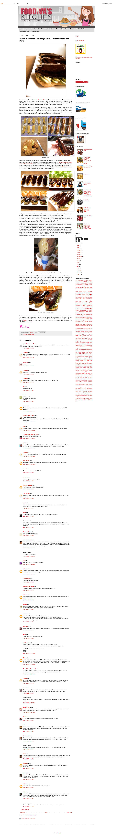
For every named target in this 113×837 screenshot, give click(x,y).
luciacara (25, 772)
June (78, 262)
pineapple (90, 366)
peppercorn (78, 366)
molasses (83, 352)
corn (85, 315)
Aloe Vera (90, 281)
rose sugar (90, 377)
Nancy (24, 792)
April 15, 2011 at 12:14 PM (29, 464)
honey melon (87, 338)
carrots (77, 304)
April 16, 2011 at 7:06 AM (28, 609)
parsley (77, 363)
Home (21, 28)
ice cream (81, 339)
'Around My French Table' (62, 166)
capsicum (85, 301)
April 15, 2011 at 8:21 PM (28, 508)
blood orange (78, 294)
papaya (85, 362)
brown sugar (89, 297)
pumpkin (90, 370)
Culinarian (25, 362)
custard (88, 320)
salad (89, 380)
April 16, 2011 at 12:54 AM (29, 574)
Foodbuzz (87, 327)
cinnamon (82, 311)
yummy (77, 401)
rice (79, 376)
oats (80, 359)
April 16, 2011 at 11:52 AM (29, 674)
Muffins (83, 353)
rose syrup (78, 378)
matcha (29, 334)
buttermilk (90, 298)
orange (77, 360)
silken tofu (78, 385)
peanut (90, 363)
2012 (78, 247)
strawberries (80, 389)
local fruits (80, 345)
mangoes (81, 348)
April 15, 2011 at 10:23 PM (29, 556)
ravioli (89, 373)
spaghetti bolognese (84, 387)
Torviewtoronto (26, 395)
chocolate (25, 334)
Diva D (80, 321)
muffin (80, 353)
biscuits (84, 290)
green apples (86, 335)
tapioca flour (82, 392)
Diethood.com (26, 716)
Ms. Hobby (25, 626)
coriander (81, 315)
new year (90, 356)
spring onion (86, 388)
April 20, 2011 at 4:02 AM (28, 787)
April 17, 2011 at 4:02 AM (28, 720)
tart (88, 392)
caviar (86, 304)
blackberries (78, 292)
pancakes (77, 362)
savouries (90, 381)
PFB (84, 366)
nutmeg (77, 359)
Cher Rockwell (26, 493)
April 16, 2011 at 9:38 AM (28, 638)
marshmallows (89, 348)
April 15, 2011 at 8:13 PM (28, 498)
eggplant (77, 324)
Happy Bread (87, 174)
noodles (83, 357)
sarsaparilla (85, 381)
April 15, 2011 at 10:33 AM (29, 422)
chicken (87, 306)
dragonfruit (85, 321)
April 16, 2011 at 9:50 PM (28, 693)
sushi (91, 389)
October (78, 254)
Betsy (24, 634)
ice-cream (90, 339)
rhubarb (90, 374)
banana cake (86, 286)
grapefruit (80, 335)
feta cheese (83, 325)
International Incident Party (47, 28)
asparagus (78, 284)
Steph (24, 443)
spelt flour (78, 388)
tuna (87, 395)
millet (91, 350)
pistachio (77, 367)
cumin (91, 318)
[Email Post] (36, 332)
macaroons (88, 346)
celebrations (78, 305)
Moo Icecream (89, 352)
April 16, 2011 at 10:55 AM (29, 664)
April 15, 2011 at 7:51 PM (28, 489)
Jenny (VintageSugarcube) (29, 668)
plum (88, 367)
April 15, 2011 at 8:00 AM (28, 348)
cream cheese (78, 318)
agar (85, 280)
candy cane (78, 301)
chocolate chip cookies (87, 310)
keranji (81, 342)
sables (77, 380)
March (78, 268)
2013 (78, 245)
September (79, 256)
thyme (82, 394)
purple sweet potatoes (82, 371)
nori (87, 357)
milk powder (87, 350)
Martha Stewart (79, 349)
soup (91, 385)
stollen (77, 389)
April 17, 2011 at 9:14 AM (28, 731)
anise (81, 283)
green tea (81, 337)
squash (90, 388)
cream (90, 317)
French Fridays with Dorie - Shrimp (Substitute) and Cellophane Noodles (87, 160)
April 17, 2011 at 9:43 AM (28, 741)
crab (91, 315)
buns (87, 298)
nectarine (86, 356)
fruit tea (90, 328)
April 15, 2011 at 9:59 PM (28, 535)
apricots (90, 283)
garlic (79, 329)
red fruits (82, 374)
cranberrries (86, 317)
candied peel (89, 299)
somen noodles (87, 385)
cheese (83, 305)
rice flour (82, 376)
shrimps (87, 384)
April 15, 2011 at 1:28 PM (28, 480)
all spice (90, 280)
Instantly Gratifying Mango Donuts (88, 166)
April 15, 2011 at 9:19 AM (28, 401)
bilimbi (81, 290)
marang (84, 348)
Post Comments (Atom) (31, 815)
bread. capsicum (79, 295)
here (31, 322)
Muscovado (81, 355)
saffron (83, 380)
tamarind (90, 391)
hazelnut (79, 338)
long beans (85, 345)
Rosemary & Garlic (27, 485)
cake (82, 299)
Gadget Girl (36, 28)
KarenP (25, 469)
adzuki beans (80, 280)
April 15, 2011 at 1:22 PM (28, 472)
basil (83, 287)
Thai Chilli (78, 394)
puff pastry (85, 370)
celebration (90, 304)
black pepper (79, 291)
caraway (85, 302)
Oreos (85, 360)
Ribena (77, 376)
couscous (88, 315)
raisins (79, 373)
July (78, 260)
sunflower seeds (87, 389)
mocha (79, 352)
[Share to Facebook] (43, 332)
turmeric (90, 395)
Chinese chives (82, 308)
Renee (24, 753)
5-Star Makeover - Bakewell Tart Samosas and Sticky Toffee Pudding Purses (88, 226)
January (79, 272)
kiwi (84, 342)
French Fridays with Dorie (39, 99)
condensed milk (89, 314)
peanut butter (79, 364)
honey (83, 338)
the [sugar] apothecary (28, 343)
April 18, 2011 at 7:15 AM (28, 768)
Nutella (90, 357)
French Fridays (59, 28)
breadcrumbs (85, 295)
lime (77, 345)
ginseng (86, 331)
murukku (77, 355)
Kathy (24, 512)
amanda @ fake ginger (28, 586)
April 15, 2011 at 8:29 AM (28, 374)
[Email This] (38, 332)
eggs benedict (86, 324)
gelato (87, 329)
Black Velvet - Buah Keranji (87, 200)
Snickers (81, 385)
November (79, 252)
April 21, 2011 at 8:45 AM (28, 806)
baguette (90, 284)
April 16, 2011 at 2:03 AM (28, 582)
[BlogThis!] (40, 332)
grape (77, 335)
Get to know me (28, 28)
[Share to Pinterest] (45, 332)
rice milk (86, 376)
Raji (24, 560)
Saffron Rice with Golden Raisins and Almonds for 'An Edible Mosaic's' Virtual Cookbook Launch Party (84, 193)
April (78, 266)
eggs (81, 324)
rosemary (82, 378)
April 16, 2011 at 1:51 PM (28, 683)
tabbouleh (85, 391)
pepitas (90, 364)
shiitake (83, 384)
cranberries (81, 317)
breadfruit (90, 295)
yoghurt (82, 399)
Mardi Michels (26, 688)
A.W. (24, 426)
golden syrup (86, 334)
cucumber (87, 318)
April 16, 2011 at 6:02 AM (28, 590)
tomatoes (86, 394)
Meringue (81, 350)
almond (80, 281)
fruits (77, 329)
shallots (80, 384)
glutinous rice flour (86, 332)
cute (91, 320)
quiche (91, 371)
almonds (85, 281)
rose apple (80, 377)
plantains (84, 367)
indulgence (78, 341)
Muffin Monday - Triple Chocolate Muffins (87, 183)
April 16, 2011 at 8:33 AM (28, 630)
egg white (83, 322)
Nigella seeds (78, 357)
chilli (91, 306)
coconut (82, 313)
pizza (81, 367)
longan (88, 345)
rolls (89, 376)
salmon (80, 381)
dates (77, 321)
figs (87, 325)
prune (81, 370)
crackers (77, 317)
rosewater (87, 378)
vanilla (32, 334)
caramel (90, 301)
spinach (81, 388)
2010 (78, 274)
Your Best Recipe (69, 28)
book (24, 320)
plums (91, 367)
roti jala (90, 378)
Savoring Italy (26, 736)
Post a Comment (25, 809)
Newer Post (22, 812)
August (78, 258)
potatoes (77, 370)
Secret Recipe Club (24, 31)
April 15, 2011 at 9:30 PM (28, 516)
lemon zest (80, 343)
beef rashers (80, 288)
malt (91, 346)
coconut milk (79, 314)
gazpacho (83, 329)
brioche (80, 297)
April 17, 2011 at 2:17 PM (28, 749)
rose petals (85, 377)
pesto (81, 366)
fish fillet (77, 327)
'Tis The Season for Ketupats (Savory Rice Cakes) (87, 209)
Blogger (59, 833)
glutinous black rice (79, 332)
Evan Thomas (26, 578)
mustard (77, 356)
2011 (78, 249)
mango (77, 348)
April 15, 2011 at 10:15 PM (29, 548)
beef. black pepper (88, 288)
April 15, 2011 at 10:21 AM (29, 411)
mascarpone (89, 349)
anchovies (77, 283)
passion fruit (81, 363)
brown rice (85, 297)
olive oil (84, 359)
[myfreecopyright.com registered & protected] (84, 58)
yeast (79, 399)
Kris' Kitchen (26, 460)
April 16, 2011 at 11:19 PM (29, 712)
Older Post (69, 812)
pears (84, 364)
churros (77, 311)
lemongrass (87, 343)
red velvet (86, 374)
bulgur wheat (82, 298)
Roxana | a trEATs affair (28, 415)
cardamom (90, 302)
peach (88, 363)
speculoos (90, 387)
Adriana (25, 604)
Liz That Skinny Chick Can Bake (30, 434)
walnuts (77, 398)
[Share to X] (42, 332)
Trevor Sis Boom (27, 531)
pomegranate (78, 368)
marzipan (84, 349)
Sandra (25, 406)
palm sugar (89, 360)
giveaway (90, 331)
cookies (77, 315)
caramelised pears (79, 302)
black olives (89, 290)
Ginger (82, 331)
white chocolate (83, 398)
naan (80, 356)
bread (90, 294)
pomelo (84, 368)
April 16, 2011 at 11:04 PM (29, 702)
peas (87, 364)
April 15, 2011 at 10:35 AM (29, 430)
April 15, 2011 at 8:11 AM (28, 357)
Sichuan (90, 384)
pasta (85, 363)
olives (87, 359)
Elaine (24, 657)
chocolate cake (79, 310)
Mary (24, 503)
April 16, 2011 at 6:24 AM (28, 600)
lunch (79, 346)
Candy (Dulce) (26, 707)
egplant (90, 324)
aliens (87, 280)
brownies (77, 298)
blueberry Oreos (85, 294)
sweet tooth (78, 391)
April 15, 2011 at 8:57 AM (28, 382)
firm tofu (90, 325)
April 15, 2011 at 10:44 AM (29, 438)
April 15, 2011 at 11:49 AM (29, 448)
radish (77, 373)
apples (86, 283)
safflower (80, 380)
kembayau (77, 342)
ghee (79, 331)
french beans (81, 328)
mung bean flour (88, 353)
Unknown (25, 352)
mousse (77, 353)
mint (76, 352)
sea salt (86, 382)
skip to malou (26, 642)
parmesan (90, 362)
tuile (85, 395)
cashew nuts (82, 304)
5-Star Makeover (35, 31)
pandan (81, 362)
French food (86, 328)
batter (91, 287)
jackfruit (81, 341)
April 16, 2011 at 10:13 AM (29, 653)
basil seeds (87, 287)
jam (84, 341)
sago (86, 380)
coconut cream (88, 313)
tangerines (78, 392)
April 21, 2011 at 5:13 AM (28, 798)
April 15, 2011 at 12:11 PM (29, 456)
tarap (86, 392)
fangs (77, 325)
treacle (82, 395)
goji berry (81, 334)
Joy (24, 386)
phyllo (86, 366)
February (79, 270)
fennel (79, 325)
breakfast (77, 297)
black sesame (88, 291)
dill (78, 321)
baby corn (86, 284)
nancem (82, 356)
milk (84, 350)
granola (90, 334)
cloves (87, 311)
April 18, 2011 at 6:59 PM (28, 779)
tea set (90, 392)
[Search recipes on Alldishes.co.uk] (80, 40)
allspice (77, 281)
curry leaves (84, 320)
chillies (77, 308)
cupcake (77, 320)
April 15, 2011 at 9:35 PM (28, 527)
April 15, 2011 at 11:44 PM (29, 564)
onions (90, 359)
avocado (82, 284)
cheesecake (89, 305)
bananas (79, 287)
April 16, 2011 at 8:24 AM (28, 621)
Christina (25, 477)
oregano (81, 360)
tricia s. (25, 725)
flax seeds (82, 327)
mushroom (86, 355)
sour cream (78, 387)
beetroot (77, 290)
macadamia (82, 346)
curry (80, 320)
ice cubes (85, 339)
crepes (83, 318)
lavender (87, 342)
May (78, 264)
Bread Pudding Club (80, 28)
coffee (84, 314)
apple (83, 283)
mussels (90, 355)
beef (76, 288)
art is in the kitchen (27, 540)
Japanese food (89, 341)
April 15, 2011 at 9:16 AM (28, 390)
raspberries (84, 373)
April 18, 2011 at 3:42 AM (28, 758)
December (79, 250)
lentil (91, 343)
